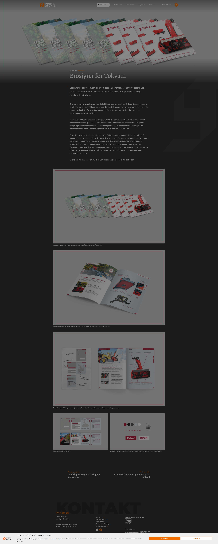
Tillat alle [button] (164, 538)
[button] (80, 542)
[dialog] (109, 538)
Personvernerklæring (55, 540)
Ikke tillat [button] (197, 538)
